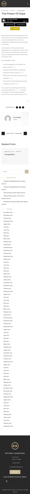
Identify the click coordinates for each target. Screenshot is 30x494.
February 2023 (7, 312)
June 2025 (6, 230)
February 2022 (7, 347)
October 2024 (7, 253)
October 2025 (7, 218)
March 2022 (6, 344)
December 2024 (7, 247)
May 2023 (6, 303)
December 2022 (7, 317)
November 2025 (7, 215)
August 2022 (6, 329)
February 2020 (7, 414)
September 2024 (8, 256)
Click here (17, 90)
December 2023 (7, 282)
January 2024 (7, 279)
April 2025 (6, 235)
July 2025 (6, 227)
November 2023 (7, 285)
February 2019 (7, 423)
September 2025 (8, 221)
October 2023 (7, 288)
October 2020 (7, 394)
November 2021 (7, 356)
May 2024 (6, 268)
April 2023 (6, 306)
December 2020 (7, 388)
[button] (15, 472)
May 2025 (6, 233)
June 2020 (6, 405)
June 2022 (6, 335)
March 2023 (6, 309)
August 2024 (6, 259)
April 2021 (6, 376)
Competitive (9, 154)
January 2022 (7, 350)
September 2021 (8, 361)
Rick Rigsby (22, 10)
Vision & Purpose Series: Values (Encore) (14, 192)
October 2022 (7, 323)
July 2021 (6, 367)
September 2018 (8, 426)
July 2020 (6, 402)
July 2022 (6, 332)
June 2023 (6, 300)
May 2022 (6, 338)
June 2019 (6, 420)
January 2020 (7, 417)
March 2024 (6, 274)
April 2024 (6, 271)
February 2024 (7, 276)
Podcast (12, 10)
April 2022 (6, 341)
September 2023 (8, 291)
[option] (15, 156)
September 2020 (8, 397)
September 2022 (8, 326)
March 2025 (6, 238)
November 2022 (7, 320)
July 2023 (6, 297)
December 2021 (7, 353)
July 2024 (6, 262)
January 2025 (7, 244)
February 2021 (7, 382)
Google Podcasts (21, 24)
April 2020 (6, 411)
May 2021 (6, 373)
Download (15, 28)
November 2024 (7, 250)
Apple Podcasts (10, 24)
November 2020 (7, 391)
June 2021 (6, 370)
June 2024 (6, 265)
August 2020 (6, 400)
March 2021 (6, 379)
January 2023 (7, 315)
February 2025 (7, 241)
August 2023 (6, 294)
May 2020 (6, 408)
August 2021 (6, 364)
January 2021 (7, 385)
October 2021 (7, 358)
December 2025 (7, 212)
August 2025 (6, 224)
